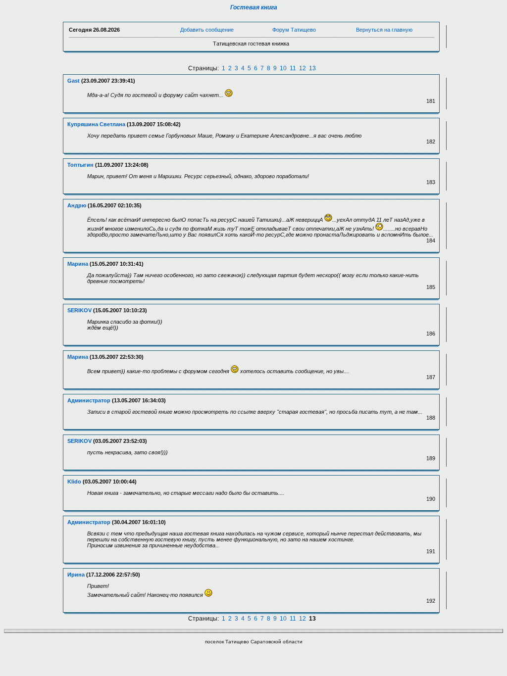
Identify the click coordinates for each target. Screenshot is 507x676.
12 (302, 68)
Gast (73, 81)
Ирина (76, 575)
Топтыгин (80, 165)
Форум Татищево (294, 30)
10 (283, 68)
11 (293, 68)
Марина (77, 264)
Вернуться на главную (384, 30)
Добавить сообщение (207, 30)
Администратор (88, 400)
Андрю (76, 205)
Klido (74, 481)
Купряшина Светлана (96, 124)
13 (312, 68)
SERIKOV (79, 310)
